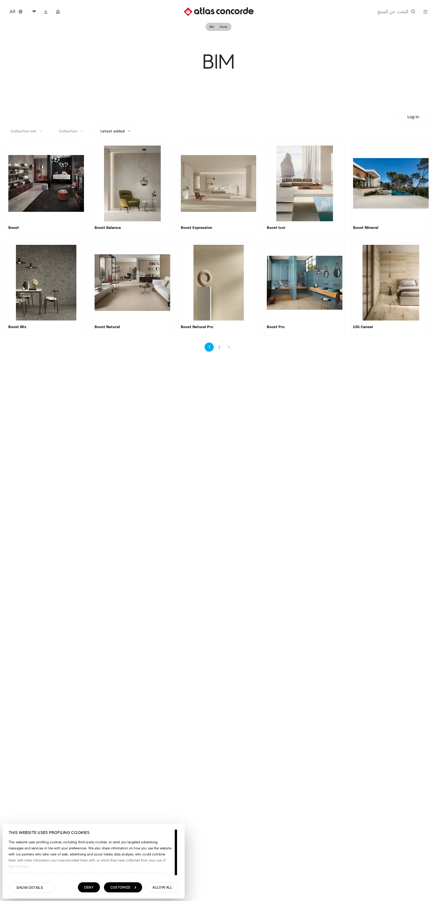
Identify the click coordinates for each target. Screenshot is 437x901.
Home (223, 27)
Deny (89, 887)
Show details (29, 888)
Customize (120, 887)
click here (131, 872)
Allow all (162, 887)
